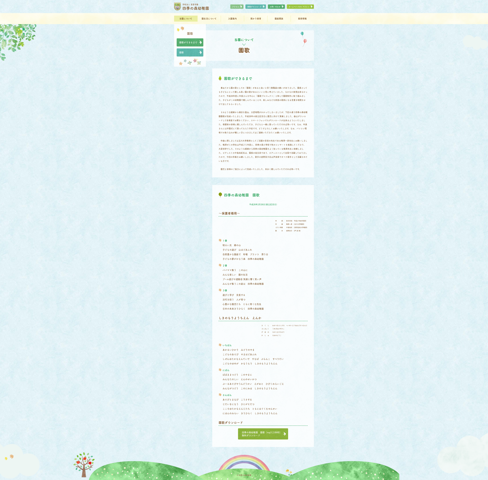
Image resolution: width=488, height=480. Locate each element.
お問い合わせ (275, 6)
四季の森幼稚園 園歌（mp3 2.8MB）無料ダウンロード (262, 434)
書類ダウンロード (254, 6)
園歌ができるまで (188, 42)
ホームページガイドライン (299, 6)
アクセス (235, 6)
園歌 (181, 52)
